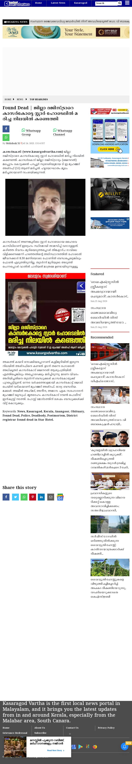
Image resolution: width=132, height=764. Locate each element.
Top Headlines (39, 99)
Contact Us (72, 728)
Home (38, 3)
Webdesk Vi (13, 143)
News (20, 99)
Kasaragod (80, 3)
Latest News (58, 3)
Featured (97, 274)
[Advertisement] (66, 71)
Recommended (102, 337)
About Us (39, 728)
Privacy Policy (106, 728)
